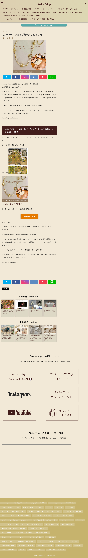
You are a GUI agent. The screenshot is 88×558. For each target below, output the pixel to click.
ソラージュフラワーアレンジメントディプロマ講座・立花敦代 (21, 15)
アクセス (49, 507)
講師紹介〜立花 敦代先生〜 (45, 545)
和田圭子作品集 (26, 9)
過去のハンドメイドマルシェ (36, 549)
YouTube (37, 9)
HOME (5, 9)
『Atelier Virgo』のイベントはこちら (44, 25)
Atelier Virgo (44, 4)
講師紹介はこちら (29, 216)
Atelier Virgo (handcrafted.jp (10, 118)
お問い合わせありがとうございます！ (32, 507)
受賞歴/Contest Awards (67, 524)
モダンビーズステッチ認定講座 (10, 524)
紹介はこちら (6, 222)
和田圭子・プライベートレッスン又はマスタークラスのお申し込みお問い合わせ (26, 12)
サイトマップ (69, 507)
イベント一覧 (58, 507)
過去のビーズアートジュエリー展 (55, 549)
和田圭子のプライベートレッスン (38, 528)
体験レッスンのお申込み (51, 524)
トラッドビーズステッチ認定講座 (72, 511)
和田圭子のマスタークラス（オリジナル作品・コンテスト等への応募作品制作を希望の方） (25, 532)
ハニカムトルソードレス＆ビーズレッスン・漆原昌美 (15, 515)
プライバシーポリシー (66, 520)
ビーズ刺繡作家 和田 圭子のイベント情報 (45, 520)
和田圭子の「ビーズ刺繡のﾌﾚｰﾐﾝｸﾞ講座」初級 (13, 528)
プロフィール (15, 9)
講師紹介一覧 (77, 545)
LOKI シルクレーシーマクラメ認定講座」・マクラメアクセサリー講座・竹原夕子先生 (28, 19)
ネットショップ (47, 9)
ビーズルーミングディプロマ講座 (63, 515)
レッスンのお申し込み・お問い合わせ (66, 9)
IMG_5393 (5, 172)
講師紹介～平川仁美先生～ (9, 549)
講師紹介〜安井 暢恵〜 (8, 545)
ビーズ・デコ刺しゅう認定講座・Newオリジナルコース (16, 520)
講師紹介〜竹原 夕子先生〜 (63, 545)
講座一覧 (22, 549)
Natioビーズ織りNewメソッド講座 (10, 507)
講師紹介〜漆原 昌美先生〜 (26, 545)
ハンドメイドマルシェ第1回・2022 (42, 515)
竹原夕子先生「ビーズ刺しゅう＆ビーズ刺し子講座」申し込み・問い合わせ (58, 541)
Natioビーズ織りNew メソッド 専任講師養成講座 (67, 12)
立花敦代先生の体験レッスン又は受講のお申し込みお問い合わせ (18, 541)
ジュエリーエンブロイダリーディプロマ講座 (13, 511)
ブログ (5, 288)
